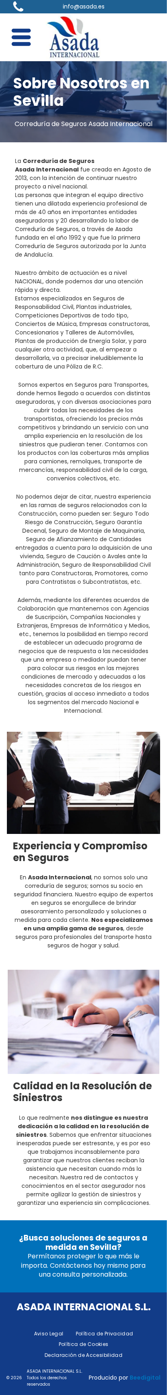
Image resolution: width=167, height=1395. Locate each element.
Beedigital (145, 1378)
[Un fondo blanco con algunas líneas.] (18, 11)
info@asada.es (84, 6)
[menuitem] (49, 1333)
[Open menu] (21, 37)
